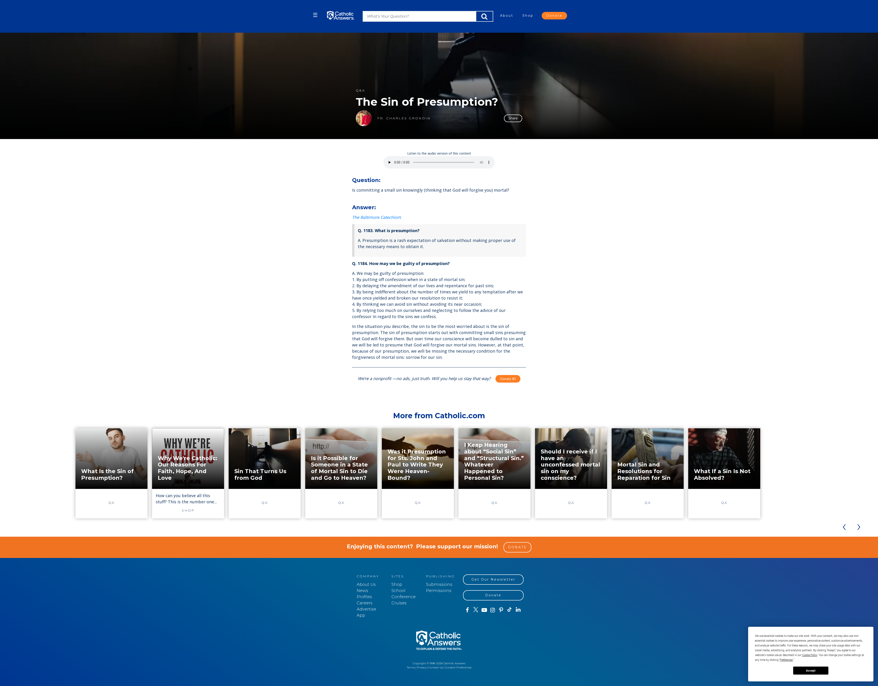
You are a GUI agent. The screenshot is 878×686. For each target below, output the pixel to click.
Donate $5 (508, 379)
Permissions (438, 590)
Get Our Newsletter (493, 579)
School (398, 590)
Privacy (421, 667)
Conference (403, 596)
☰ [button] (315, 15)
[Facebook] (467, 610)
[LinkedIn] (518, 610)
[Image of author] (364, 118)
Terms (411, 667)
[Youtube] (484, 610)
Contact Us (435, 667)
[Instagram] (492, 610)
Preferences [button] (786, 660)
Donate (554, 15)
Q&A (360, 90)
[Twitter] (475, 610)
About (506, 15)
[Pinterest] (501, 610)
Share (513, 118)
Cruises (399, 603)
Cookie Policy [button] (809, 655)
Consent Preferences (458, 667)
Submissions (439, 584)
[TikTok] (509, 610)
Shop (527, 15)
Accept (811, 670)
